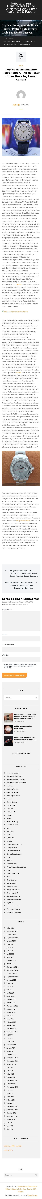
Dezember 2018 (12, 1106)
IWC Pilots (10, 831)
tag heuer (10, 903)
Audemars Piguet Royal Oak (16, 783)
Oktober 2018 (11, 1113)
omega (9, 841)
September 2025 (12, 938)
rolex (21, 66)
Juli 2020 (10, 1067)
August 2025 (11, 941)
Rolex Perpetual (12, 893)
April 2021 (10, 1051)
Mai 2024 (10, 990)
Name (5, 635)
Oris (8, 857)
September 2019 (12, 1087)
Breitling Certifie (12, 792)
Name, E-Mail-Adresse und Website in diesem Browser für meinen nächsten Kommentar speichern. (20, 666)
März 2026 (10, 928)
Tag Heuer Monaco (13, 909)
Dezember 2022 (12, 1029)
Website (5, 655)
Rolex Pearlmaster (13, 890)
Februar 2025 (11, 960)
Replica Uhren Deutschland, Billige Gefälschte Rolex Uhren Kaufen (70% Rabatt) (21, 7)
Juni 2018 (10, 1126)
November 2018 (12, 1110)
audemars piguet (12, 773)
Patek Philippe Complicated (16, 867)
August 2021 (11, 1048)
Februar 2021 (11, 1055)
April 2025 (10, 954)
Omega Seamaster (13, 851)
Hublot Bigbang (12, 822)
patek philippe (12, 864)
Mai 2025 (10, 951)
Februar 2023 (11, 1022)
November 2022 (12, 1032)
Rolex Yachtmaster (13, 896)
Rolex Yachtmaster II (14, 899)
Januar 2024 (11, 1003)
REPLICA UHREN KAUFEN (12, 1146)
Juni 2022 (10, 1038)
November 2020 (12, 1058)
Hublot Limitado (12, 825)
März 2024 (10, 996)
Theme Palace (32, 1195)
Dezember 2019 (12, 1080)
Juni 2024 (10, 986)
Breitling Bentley (13, 789)
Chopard (10, 809)
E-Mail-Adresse (8, 645)
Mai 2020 (10, 1071)
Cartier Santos (12, 802)
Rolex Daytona (12, 886)
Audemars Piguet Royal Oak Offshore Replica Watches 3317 (25, 738)
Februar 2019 (11, 1100)
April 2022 (10, 1042)
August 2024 (11, 980)
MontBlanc (10, 838)
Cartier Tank (11, 805)
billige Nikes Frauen (23, 521)
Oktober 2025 (12, 935)
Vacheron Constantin (14, 912)
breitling (10, 786)
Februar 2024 (11, 999)
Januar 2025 (11, 964)
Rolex (19, 284)
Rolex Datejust (12, 880)
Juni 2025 (10, 948)
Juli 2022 (10, 1035)
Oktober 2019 (11, 1084)
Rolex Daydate (12, 883)
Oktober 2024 (12, 973)
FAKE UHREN (8, 1150)
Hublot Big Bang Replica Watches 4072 (23, 727)
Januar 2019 (10, 1103)
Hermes (9, 815)
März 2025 (10, 957)
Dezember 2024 (12, 967)
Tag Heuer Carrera (13, 906)
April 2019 (10, 1093)
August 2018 (11, 1119)
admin (16, 105)
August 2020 (11, 1064)
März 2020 (10, 1074)
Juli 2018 (9, 1123)
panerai (9, 860)
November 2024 (12, 970)
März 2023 (10, 1019)
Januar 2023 (11, 1025)
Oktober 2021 (11, 1045)
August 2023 (11, 1012)
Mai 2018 (10, 1129)
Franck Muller (11, 812)
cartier (9, 799)
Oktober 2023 (11, 1009)
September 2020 (13, 1061)
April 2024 (10, 993)
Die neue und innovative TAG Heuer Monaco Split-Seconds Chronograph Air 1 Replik (25, 716)
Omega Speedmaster (14, 854)
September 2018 (12, 1116)
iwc (8, 828)
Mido (8, 834)
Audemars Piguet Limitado (16, 779)
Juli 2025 (10, 944)
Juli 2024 (10, 983)
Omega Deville (12, 847)
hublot (9, 818)
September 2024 (13, 977)
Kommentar (7, 610)
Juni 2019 (10, 1090)
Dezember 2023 (12, 1006)
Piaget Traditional (13, 873)
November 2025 (12, 931)
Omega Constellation (14, 844)
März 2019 (10, 1097)
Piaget (9, 870)
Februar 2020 (11, 1077)
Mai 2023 (10, 1016)
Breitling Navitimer (13, 796)
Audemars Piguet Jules (14, 776)
